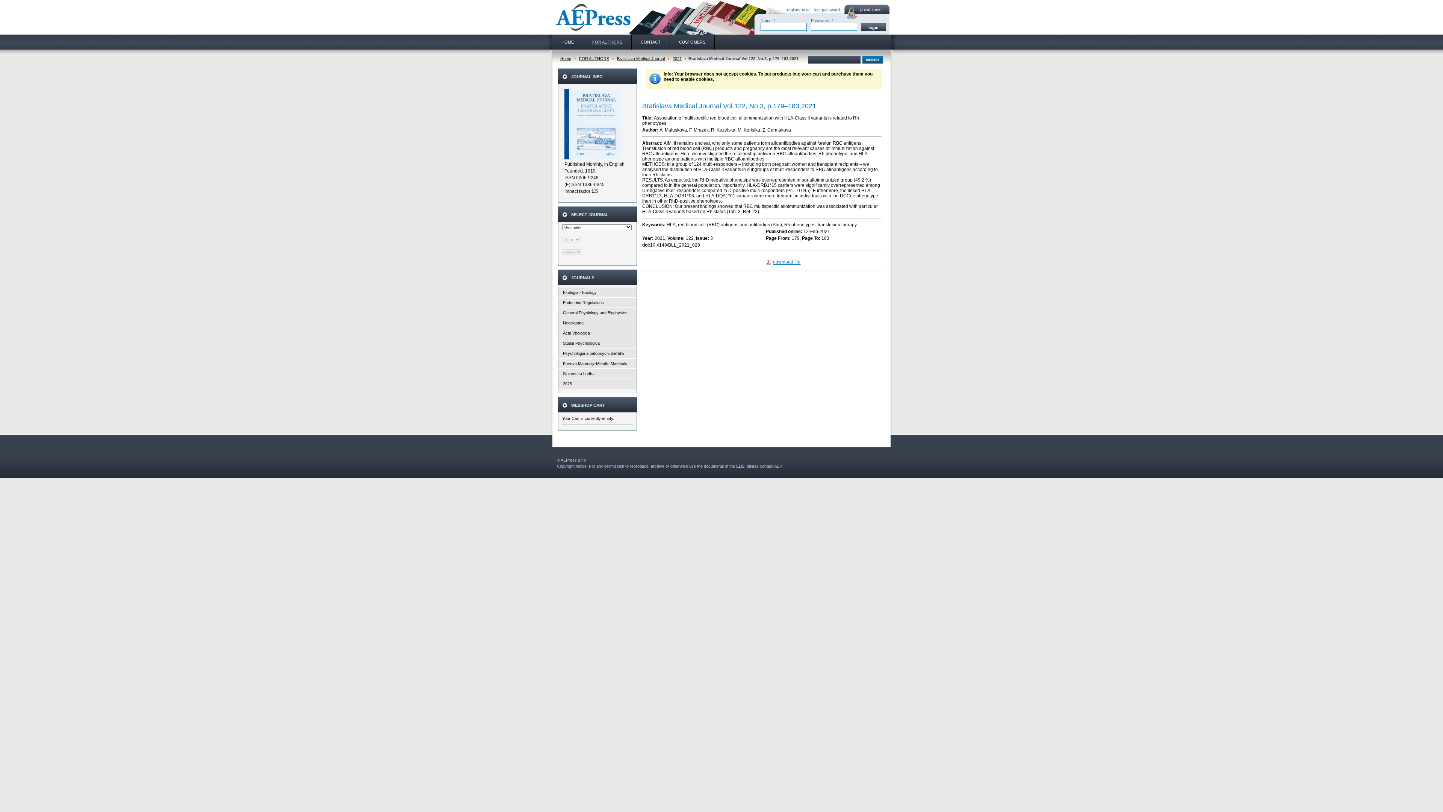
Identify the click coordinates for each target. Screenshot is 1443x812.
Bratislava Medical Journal (641, 58)
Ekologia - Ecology (580, 292)
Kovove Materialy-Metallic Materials (595, 363)
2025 (567, 384)
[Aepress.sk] (592, 17)
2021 (677, 58)
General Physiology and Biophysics (595, 313)
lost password (827, 10)
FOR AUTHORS (594, 58)
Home (565, 58)
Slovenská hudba (578, 373)
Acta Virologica (576, 333)
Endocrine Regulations (583, 302)
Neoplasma (573, 323)
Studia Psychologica (581, 343)
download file (786, 262)
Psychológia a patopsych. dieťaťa (593, 353)
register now (798, 10)
